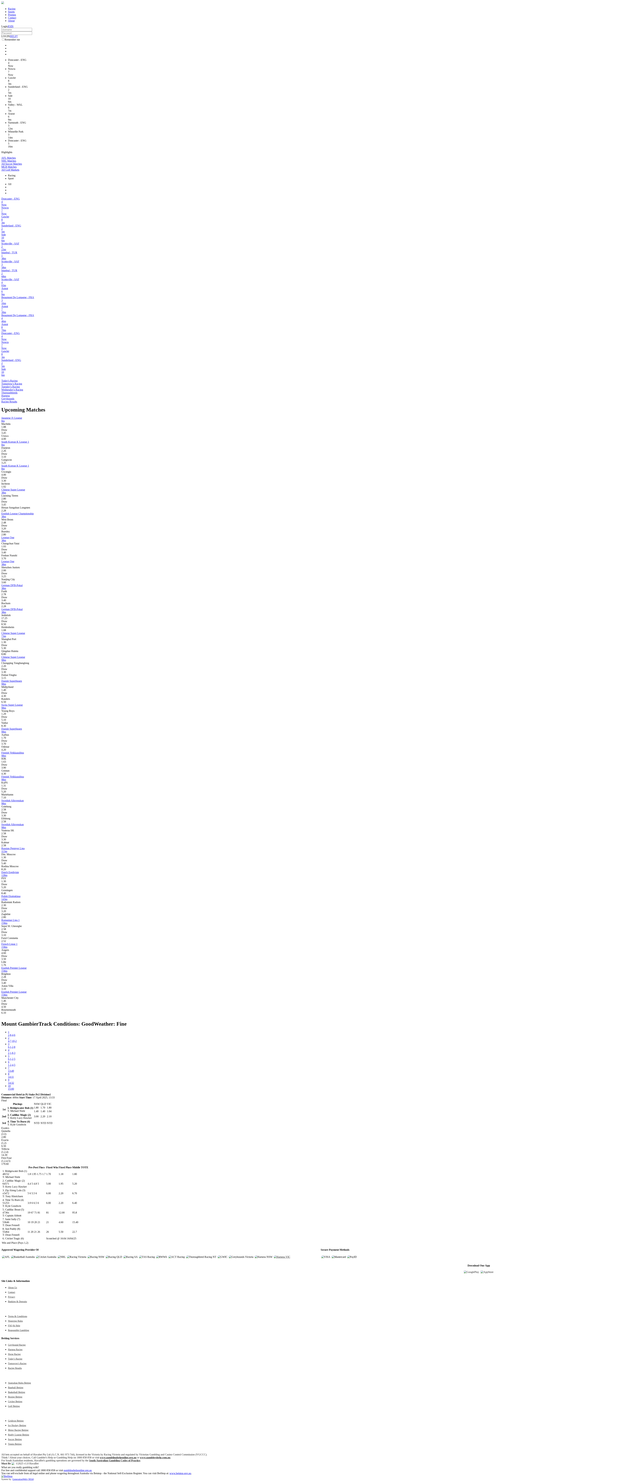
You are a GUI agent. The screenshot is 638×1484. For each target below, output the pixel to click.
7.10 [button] (3, 797)
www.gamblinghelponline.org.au (118, 1457)
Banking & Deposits (17, 1301)
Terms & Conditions (17, 1316)
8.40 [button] (3, 893)
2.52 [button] (3, 941)
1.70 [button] (3, 737)
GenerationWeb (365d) (23, 1479)
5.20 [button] (3, 791)
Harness (5, 395)
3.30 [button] (3, 480)
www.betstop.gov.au (180, 1473)
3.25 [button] (3, 462)
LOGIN (5, 36)
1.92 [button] (3, 486)
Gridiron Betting (16, 1420)
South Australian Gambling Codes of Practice (114, 1460)
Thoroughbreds (9, 392)
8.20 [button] (3, 869)
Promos (12, 14)
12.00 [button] (62, 1212)
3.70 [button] (3, 558)
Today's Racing (9, 380)
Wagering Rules (15, 1321)
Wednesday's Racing (12, 389)
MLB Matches (9, 166)
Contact (12, 17)
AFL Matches (8, 157)
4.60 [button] (3, 953)
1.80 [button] (74, 1174)
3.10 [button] (3, 456)
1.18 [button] (61, 1174)
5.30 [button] (3, 648)
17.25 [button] (4, 618)
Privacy (11, 1297)
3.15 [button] (3, 678)
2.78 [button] (3, 594)
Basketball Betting (16, 1392)
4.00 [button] (3, 438)
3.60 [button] (3, 582)
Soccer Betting (15, 1439)
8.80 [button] (3, 654)
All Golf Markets (10, 169)
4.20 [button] (3, 749)
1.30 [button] (3, 642)
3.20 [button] (3, 528)
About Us (12, 1287)
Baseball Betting (15, 1387)
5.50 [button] (61, 1231)
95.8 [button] (74, 1212)
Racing (11, 8)
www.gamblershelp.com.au (155, 1457)
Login (4, 26)
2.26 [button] (3, 450)
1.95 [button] (61, 1183)
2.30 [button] (3, 905)
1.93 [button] (3, 546)
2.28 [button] (3, 510)
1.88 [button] (3, 426)
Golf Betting (14, 1406)
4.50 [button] (3, 1006)
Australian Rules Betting (19, 1383)
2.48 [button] (3, 522)
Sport (11, 178)
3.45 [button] (3, 432)
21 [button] (47, 1222)
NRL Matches (8, 160)
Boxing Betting (15, 1396)
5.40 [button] (3, 863)
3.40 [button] (3, 552)
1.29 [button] (3, 713)
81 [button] (47, 1212)
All (9, 184)
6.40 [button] (74, 1203)
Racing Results (9, 401)
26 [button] (47, 1231)
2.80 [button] (3, 498)
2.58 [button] (3, 809)
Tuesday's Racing (10, 386)
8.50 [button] (3, 624)
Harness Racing (15, 1349)
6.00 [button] (48, 1193)
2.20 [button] (3, 666)
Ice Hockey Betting (17, 1425)
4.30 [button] (3, 696)
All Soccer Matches (11, 163)
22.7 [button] (74, 1231)
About (11, 20)
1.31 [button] (3, 785)
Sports (11, 11)
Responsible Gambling (18, 1330)
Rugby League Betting (18, 1434)
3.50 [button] (3, 959)
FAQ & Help (14, 1325)
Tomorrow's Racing (11, 383)
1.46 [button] (3, 1000)
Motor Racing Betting (18, 1430)
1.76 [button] (3, 965)
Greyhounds (7, 398)
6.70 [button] (74, 1193)
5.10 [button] (3, 719)
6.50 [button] (3, 701)
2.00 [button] (3, 570)
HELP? (14, 36)
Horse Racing (14, 1354)
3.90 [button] (3, 767)
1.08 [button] (3, 630)
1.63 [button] (3, 761)
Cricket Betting (15, 1401)
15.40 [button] (75, 1222)
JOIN (10, 26)
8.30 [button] (3, 725)
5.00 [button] (48, 1183)
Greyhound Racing (17, 1345)
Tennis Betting (15, 1444)
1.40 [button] (3, 690)
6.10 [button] (3, 1012)
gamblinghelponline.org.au (78, 1470)
